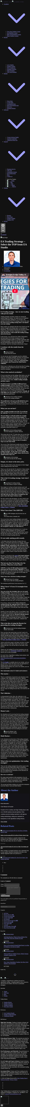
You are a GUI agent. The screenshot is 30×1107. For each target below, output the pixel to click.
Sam (12, 183)
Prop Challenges (11, 67)
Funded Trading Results (10, 1014)
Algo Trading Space (22, 1078)
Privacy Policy (13, 1079)
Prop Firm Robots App (13, 105)
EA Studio (6, 662)
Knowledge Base (11, 173)
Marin (13, 185)
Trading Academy (8, 1005)
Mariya (14, 186)
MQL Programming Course (14, 34)
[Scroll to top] (2, 1105)
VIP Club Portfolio (12, 72)
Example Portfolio (11, 69)
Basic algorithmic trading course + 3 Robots (14, 506)
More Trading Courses (12, 36)
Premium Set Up (11, 169)
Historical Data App (12, 140)
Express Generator (12, 138)
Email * (3, 886)
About (5, 991)
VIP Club (9, 170)
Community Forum (12, 172)
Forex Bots (10, 101)
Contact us (9, 176)
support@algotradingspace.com (13, 1094)
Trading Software (8, 1003)
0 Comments (7, 270)
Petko (12, 180)
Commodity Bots (11, 104)
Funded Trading (11, 66)
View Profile (4, 821)
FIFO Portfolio (11, 70)
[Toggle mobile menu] (1, 236)
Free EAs (9, 107)
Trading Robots (8, 1002)
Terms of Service (5, 1079)
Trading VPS (10, 220)
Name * (3, 884)
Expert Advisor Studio (13, 137)
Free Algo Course (8, 1006)
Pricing (5, 221)
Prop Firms (10, 217)
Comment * (4, 894)
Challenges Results (8, 1016)
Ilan (11, 182)
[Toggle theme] (1, 233)
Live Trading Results (9, 1013)
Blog (8, 175)
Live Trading (10, 65)
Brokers (9, 215)
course (16, 555)
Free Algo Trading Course (13, 31)
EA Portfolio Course (12, 33)
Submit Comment (5, 895)
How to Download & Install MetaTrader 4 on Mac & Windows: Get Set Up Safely (16, 946)
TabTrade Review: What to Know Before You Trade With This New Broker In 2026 (15, 937)
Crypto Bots (10, 102)
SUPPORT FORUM (16, 651)
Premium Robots (11, 108)
